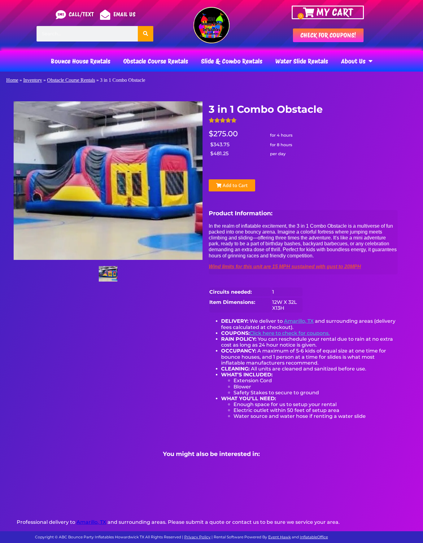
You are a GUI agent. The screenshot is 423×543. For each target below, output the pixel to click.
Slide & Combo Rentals (231, 61)
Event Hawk (279, 537)
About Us (353, 61)
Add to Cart (234, 185)
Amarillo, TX (299, 321)
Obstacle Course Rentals (155, 61)
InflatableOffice (314, 537)
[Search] (145, 34)
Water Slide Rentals (301, 61)
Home (12, 80)
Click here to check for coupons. (290, 333)
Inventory (32, 80)
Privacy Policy (197, 537)
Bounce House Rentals (80, 61)
